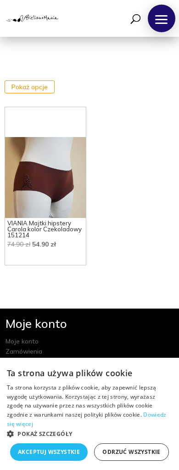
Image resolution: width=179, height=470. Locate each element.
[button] (161, 18)
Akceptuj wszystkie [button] (49, 452)
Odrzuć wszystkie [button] (131, 452)
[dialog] (89, 414)
